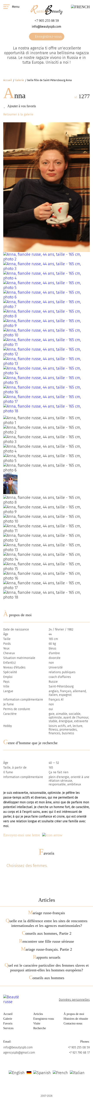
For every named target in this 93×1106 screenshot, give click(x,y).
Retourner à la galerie (18, 114)
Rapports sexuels (46, 957)
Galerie (19, 80)
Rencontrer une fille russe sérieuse (46, 941)
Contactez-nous (73, 1023)
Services (8, 1028)
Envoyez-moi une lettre (21, 835)
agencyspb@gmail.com (19, 1052)
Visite (36, 1023)
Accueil (7, 80)
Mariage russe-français (46, 913)
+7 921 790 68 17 (79, 1052)
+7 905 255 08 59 (46, 20)
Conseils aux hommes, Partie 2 (46, 933)
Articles (38, 1014)
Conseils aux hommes (46, 978)
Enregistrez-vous (48, 37)
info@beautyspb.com (46, 26)
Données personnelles (74, 1000)
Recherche (39, 1028)
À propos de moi (74, 1014)
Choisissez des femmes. (27, 865)
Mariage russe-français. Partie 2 (46, 949)
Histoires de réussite (76, 1018)
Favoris (46, 853)
